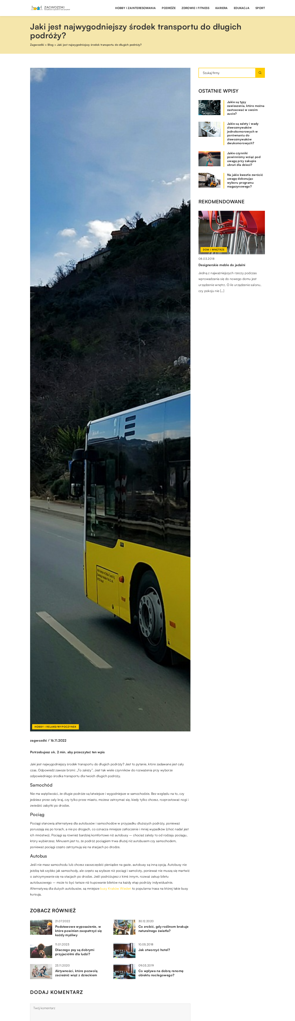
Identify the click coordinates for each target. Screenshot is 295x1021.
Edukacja (241, 8)
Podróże (169, 8)
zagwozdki (38, 740)
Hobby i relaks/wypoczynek (55, 726)
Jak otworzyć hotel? (154, 950)
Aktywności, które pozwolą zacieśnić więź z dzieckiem (76, 973)
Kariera (221, 8)
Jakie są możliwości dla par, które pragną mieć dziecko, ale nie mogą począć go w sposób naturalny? (230, 271)
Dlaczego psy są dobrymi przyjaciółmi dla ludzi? (74, 952)
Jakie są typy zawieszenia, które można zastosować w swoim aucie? (245, 108)
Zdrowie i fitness (195, 8)
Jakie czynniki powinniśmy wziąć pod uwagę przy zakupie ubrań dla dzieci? (243, 159)
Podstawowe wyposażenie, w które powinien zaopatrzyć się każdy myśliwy (78, 931)
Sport (260, 8)
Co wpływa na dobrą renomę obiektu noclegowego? (161, 973)
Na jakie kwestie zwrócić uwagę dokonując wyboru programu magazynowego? (245, 181)
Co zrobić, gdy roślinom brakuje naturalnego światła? (163, 929)
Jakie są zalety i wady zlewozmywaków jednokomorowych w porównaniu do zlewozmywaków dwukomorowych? (243, 133)
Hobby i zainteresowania (135, 8)
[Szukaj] (260, 73)
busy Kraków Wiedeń (115, 888)
